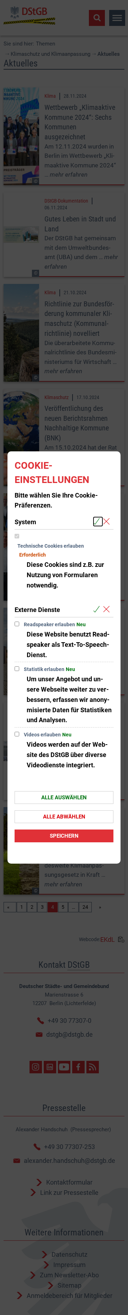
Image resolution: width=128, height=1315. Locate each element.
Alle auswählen (64, 797)
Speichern (64, 836)
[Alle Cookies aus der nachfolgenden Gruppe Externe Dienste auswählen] (98, 609)
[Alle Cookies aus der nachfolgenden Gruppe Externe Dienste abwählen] (107, 609)
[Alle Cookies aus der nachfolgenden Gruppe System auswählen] (98, 521)
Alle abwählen (64, 817)
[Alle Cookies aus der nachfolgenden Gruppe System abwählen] (107, 521)
